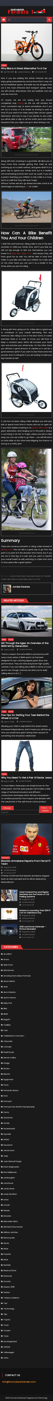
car (26, 186)
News (6, 1248)
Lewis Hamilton (10, 1194)
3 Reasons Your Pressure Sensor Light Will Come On (46, 808)
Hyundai (7, 1134)
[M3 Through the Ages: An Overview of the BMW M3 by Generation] (26, 621)
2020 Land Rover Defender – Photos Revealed (32, 928)
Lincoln (7, 1205)
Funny (6, 1112)
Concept (8, 1046)
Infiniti (6, 1139)
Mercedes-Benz (11, 1221)
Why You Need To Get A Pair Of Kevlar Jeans (26, 777)
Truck (6, 1325)
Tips (5, 1314)
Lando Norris (9, 1188)
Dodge (7, 1063)
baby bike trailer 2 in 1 (22, 253)
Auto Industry (10, 992)
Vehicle (7, 1347)
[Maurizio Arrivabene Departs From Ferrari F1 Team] (26, 839)
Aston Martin (9, 981)
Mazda (7, 1210)
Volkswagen (9, 1352)
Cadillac (7, 1025)
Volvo (6, 1358)
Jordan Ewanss (24, 72)
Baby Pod (8, 1003)
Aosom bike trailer (40, 427)
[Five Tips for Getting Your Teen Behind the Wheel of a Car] (26, 693)
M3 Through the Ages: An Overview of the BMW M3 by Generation (24, 645)
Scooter (7, 1281)
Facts (4, 65)
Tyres (6, 1336)
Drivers (7, 1068)
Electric (7, 1074)
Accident (8, 954)
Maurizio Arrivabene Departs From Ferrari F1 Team (25, 862)
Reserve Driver (10, 1270)
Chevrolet (8, 1041)
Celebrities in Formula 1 (14, 1036)
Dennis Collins (10, 1057)
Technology (9, 1308)
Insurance (8, 1145)
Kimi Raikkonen (10, 1172)
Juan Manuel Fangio (12, 1161)
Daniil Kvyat (9, 1052)
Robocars (8, 1276)
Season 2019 (9, 1287)
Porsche (7, 1254)
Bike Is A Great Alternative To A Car (26, 579)
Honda (6, 1123)
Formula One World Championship (19, 1107)
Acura (6, 959)
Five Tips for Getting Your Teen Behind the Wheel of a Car (25, 717)
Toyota (7, 1319)
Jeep (6, 1156)
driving (21, 103)
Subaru (7, 1292)
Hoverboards (9, 1128)
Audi (5, 986)
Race (6, 1259)
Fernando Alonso (11, 1090)
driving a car (6, 549)
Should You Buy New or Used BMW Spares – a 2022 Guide (9, 808)
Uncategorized (10, 1341)
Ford (5, 1096)
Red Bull (7, 1265)
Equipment (8, 1079)
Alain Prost (8, 965)
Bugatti (7, 1019)
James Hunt (9, 1150)
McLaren (7, 1216)
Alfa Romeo (9, 970)
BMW (4, 639)
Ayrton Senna (10, 997)
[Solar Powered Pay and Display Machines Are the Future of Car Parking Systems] (9, 895)
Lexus (6, 1199)
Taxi (5, 1303)
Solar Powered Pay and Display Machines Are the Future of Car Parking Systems (34, 894)
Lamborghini (9, 1177)
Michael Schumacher (13, 1227)
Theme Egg (42, 1398)
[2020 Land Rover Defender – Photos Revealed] (9, 930)
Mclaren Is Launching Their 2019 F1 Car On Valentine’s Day (35, 911)
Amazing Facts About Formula (17, 976)
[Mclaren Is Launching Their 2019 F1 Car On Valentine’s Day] (9, 913)
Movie (6, 1243)
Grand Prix (8, 1117)
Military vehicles (11, 1232)
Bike (9, 579)
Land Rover (8, 1183)
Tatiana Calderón (11, 1298)
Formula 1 (5, 858)
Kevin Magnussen (11, 1167)
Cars (4, 712)
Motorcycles (9, 1238)
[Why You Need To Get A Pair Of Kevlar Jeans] (26, 755)
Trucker (7, 1330)
